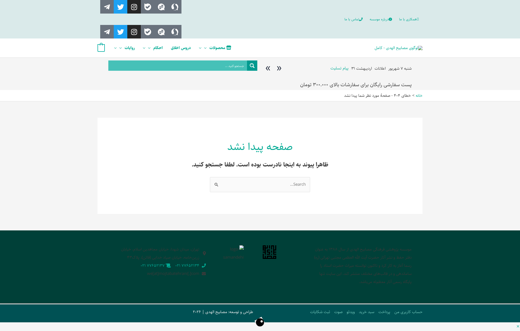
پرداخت (384, 312)
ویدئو (351, 312)
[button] (518, 327)
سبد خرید (366, 312)
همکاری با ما (408, 19)
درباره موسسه (379, 19)
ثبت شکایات (320, 312)
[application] (206, 47)
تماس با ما (351, 19)
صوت (338, 312)
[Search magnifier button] (252, 65)
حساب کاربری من (408, 312)
